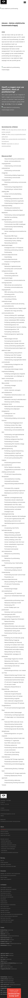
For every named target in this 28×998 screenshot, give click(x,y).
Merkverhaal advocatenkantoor (13, 285)
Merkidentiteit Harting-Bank (12, 630)
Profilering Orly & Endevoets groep (14, 637)
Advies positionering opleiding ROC (14, 345)
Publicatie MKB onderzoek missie (13, 722)
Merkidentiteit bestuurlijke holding (14, 649)
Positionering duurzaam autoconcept (14, 574)
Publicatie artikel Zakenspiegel (13, 712)
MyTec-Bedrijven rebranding (12, 467)
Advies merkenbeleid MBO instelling (14, 320)
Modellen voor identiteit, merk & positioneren (10, 873)
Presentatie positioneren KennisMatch (15, 628)
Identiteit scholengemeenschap (13, 497)
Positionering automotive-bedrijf (13, 222)
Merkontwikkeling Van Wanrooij (13, 642)
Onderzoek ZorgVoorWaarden (12, 694)
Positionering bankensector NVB (13, 198)
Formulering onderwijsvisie (11, 331)
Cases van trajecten (5, 833)
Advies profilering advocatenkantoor (14, 317)
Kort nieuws (3, 829)
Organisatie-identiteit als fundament (8, 889)
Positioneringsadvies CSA (11, 324)
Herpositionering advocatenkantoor (14, 159)
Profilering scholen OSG (11, 437)
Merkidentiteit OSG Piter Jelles (13, 504)
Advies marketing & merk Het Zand (14, 542)
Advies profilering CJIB (10, 273)
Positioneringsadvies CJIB (11, 329)
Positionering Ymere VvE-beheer (13, 696)
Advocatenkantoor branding (12, 479)
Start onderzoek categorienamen (13, 701)
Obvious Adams (4, 877)
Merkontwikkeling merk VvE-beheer (14, 663)
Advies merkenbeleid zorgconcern (14, 544)
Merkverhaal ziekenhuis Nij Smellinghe (15, 516)
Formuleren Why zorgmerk (11, 488)
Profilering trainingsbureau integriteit (14, 373)
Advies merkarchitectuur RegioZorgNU (15, 308)
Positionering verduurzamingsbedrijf (14, 215)
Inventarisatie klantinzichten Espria (14, 679)
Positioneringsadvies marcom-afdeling (15, 327)
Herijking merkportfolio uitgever (13, 537)
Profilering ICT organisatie (11, 740)
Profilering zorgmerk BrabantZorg (13, 451)
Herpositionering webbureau (12, 780)
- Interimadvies (4, 850)
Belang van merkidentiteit (6, 895)
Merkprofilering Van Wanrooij (12, 651)
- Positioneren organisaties (6, 842)
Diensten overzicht (5, 839)
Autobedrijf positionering (11, 481)
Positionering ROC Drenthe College (14, 444)
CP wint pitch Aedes (10, 684)
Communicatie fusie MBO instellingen (15, 224)
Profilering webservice (10, 745)
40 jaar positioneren (10, 750)
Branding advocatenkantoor (12, 208)
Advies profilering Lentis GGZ (12, 539)
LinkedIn (2, 808)
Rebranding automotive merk (12, 521)
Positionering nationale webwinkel (14, 747)
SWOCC (2, 815)
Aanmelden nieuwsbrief (6, 864)
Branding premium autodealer (12, 509)
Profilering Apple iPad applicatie (13, 726)
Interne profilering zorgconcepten (13, 455)
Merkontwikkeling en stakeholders (8, 904)
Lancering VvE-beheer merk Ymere (14, 644)
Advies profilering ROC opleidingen (14, 315)
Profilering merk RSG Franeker (12, 355)
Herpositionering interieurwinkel (13, 724)
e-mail (20, 104)
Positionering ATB (9, 605)
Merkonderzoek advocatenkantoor (14, 406)
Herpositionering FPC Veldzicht (13, 593)
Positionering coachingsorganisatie (14, 715)
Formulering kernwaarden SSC (12, 341)
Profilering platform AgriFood (12, 453)
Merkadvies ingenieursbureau (12, 266)
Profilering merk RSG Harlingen (13, 357)
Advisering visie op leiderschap (13, 427)
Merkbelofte (3, 898)
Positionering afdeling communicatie (14, 502)
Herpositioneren (4, 902)
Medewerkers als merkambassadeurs (14, 677)
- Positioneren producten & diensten (8, 844)
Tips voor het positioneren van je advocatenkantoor (11, 914)
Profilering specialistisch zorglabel (14, 647)
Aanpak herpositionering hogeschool (14, 490)
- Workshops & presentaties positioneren (9, 852)
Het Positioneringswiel (5, 908)
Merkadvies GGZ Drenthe (11, 661)
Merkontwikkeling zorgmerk (12, 532)
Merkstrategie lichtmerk (11, 338)
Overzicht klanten (4, 831)
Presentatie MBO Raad (10, 236)
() (7, 930)
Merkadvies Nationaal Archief (12, 602)
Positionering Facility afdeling (12, 240)
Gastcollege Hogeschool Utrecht (13, 658)
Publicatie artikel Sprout (11, 691)
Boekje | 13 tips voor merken (14, 993)
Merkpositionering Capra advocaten (14, 626)
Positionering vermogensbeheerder (14, 434)
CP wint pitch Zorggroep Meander (14, 682)
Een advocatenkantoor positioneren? (8, 875)
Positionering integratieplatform (13, 187)
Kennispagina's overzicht (6, 887)
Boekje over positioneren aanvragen (8, 866)
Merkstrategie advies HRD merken (14, 238)
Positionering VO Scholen (11, 441)
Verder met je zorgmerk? (6, 879)
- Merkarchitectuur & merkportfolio (8, 846)
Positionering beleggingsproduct (13, 423)
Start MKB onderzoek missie (12, 743)
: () (7, 966)
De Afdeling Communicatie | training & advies (10, 821)
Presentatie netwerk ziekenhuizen (13, 500)
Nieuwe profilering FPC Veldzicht (13, 581)
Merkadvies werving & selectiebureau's (15, 399)
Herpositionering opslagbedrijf (13, 567)
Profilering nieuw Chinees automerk (14, 343)
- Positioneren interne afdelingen (8, 848)
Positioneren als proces (6, 893)
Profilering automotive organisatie (14, 201)
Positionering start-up (10, 546)
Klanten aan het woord (5, 835)
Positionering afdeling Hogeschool (14, 175)
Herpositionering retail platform (13, 352)
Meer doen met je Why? (6, 918)
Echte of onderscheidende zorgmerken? (9, 916)
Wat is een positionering (6, 891)
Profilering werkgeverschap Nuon (13, 439)
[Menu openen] (25, 2)
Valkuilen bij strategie (5, 912)
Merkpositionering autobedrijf (12, 535)
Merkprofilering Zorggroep (11, 640)
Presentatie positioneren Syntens (13, 761)
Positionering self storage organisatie (14, 773)
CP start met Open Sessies (12, 752)
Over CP (2, 860)
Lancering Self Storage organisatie (14, 759)
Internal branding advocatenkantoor (14, 507)
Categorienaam (4, 900)
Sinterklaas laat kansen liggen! (7, 920)
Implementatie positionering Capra (14, 600)
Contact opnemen (4, 862)
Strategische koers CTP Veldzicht (13, 247)
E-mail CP (3, 802)
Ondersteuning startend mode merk (14, 738)
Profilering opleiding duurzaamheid (14, 322)
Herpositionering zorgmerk (11, 698)
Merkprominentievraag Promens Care (14, 675)
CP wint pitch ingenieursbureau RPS (14, 518)
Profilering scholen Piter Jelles (12, 425)
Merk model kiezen (5, 906)
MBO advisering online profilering (13, 292)
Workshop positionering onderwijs (14, 250)
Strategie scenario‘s (5, 910)
